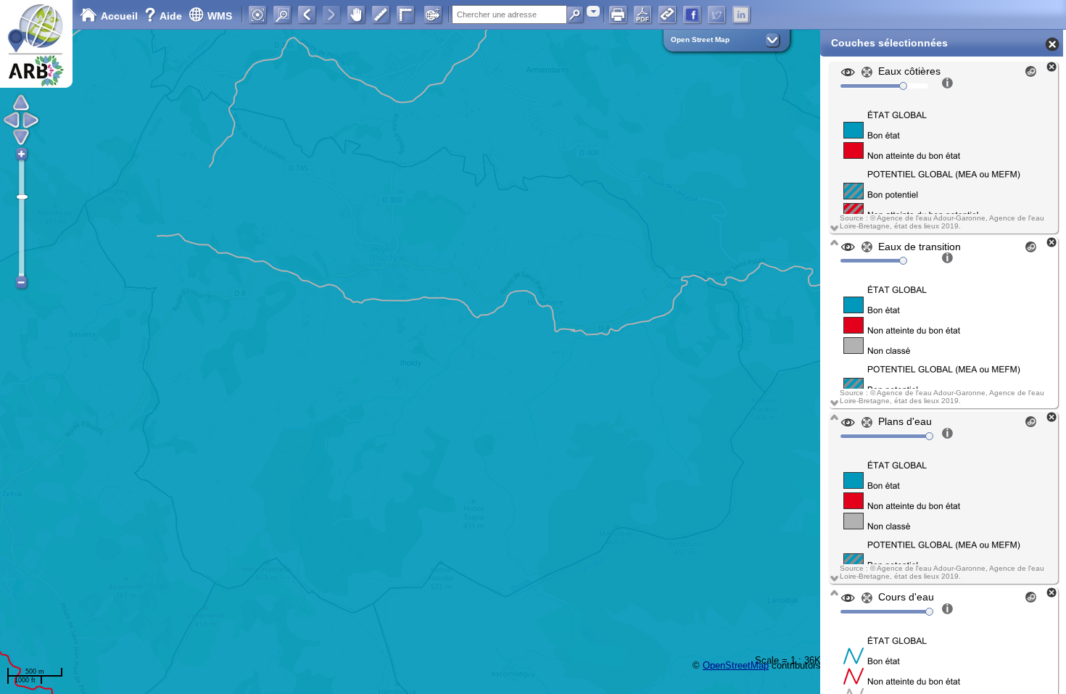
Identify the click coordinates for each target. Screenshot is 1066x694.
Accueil (119, 16)
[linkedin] (741, 14)
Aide (164, 16)
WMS (219, 16)
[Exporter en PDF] (642, 14)
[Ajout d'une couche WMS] (433, 14)
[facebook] (692, 14)
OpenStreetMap (736, 665)
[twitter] (716, 14)
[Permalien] (667, 14)
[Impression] (618, 14)
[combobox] (593, 11)
